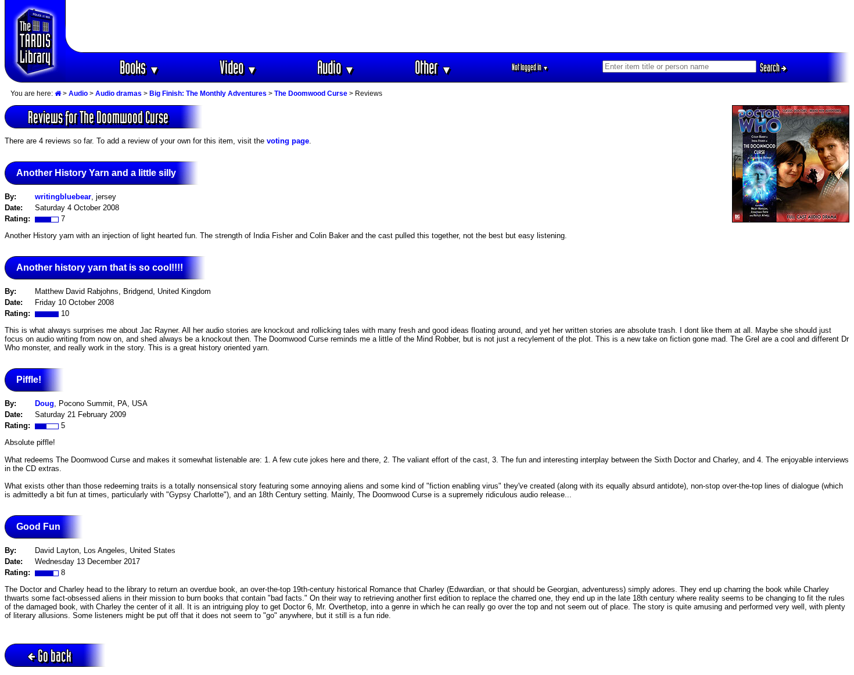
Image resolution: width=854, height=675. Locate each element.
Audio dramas (118, 93)
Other (433, 67)
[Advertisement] (457, 26)
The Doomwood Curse (310, 93)
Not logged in (530, 67)
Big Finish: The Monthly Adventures (208, 93)
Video (238, 67)
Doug (44, 403)
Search (770, 67)
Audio (336, 67)
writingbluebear (63, 196)
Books (140, 67)
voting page (288, 141)
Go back (54, 656)
